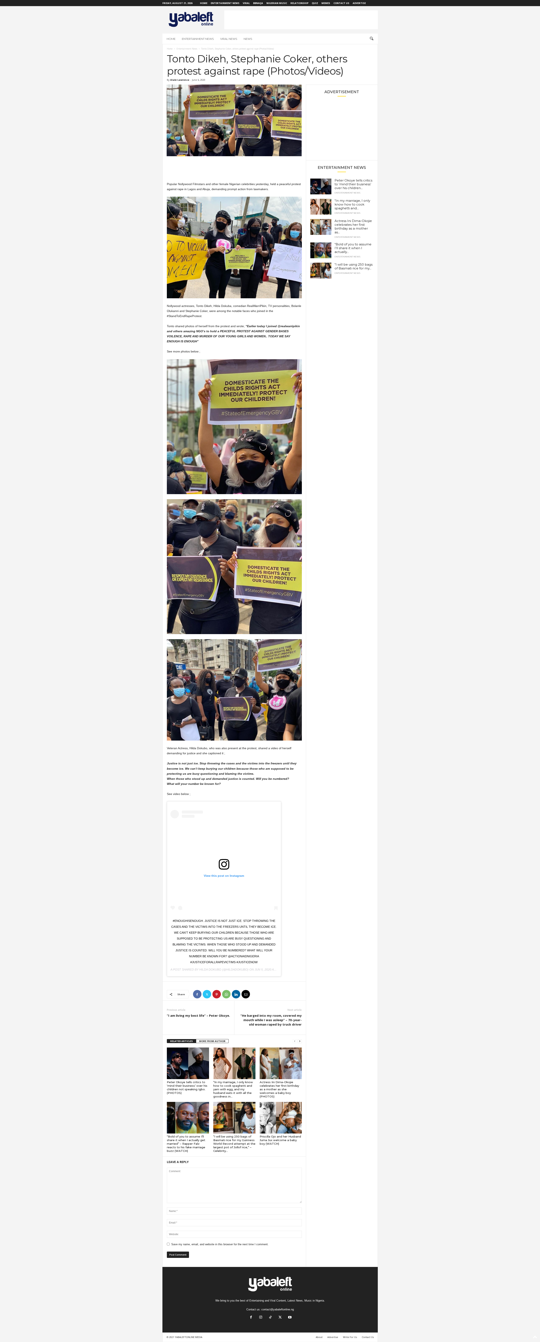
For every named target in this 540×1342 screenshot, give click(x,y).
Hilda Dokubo (210, 969)
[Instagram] (261, 1317)
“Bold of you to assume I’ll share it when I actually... (353, 248)
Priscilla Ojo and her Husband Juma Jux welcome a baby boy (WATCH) (280, 1140)
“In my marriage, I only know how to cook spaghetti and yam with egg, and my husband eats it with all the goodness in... (233, 1089)
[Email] (246, 994)
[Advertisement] (301, 19)
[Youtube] (289, 1317)
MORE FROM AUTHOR (212, 1041)
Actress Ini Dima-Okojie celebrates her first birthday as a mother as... (353, 226)
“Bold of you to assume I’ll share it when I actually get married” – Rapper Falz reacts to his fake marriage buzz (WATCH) (186, 1143)
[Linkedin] (236, 994)
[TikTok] (270, 1317)
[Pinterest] (216, 994)
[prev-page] (295, 1041)
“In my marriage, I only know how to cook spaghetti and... (352, 204)
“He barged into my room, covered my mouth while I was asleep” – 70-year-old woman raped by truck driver (271, 1019)
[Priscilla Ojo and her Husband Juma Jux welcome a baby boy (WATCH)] (281, 1118)
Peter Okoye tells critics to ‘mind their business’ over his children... (353, 184)
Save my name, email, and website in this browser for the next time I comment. (220, 1244)
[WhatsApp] (226, 994)
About (319, 1337)
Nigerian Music (276, 3)
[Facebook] (197, 994)
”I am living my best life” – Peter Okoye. (198, 1015)
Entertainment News (225, 3)
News (248, 38)
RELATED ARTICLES (181, 1041)
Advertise (359, 3)
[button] (371, 38)
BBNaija (258, 3)
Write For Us (350, 1337)
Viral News (228, 38)
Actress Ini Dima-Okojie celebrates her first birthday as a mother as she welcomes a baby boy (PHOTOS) (279, 1089)
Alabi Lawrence (179, 79)
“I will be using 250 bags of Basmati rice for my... (354, 266)
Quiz (315, 3)
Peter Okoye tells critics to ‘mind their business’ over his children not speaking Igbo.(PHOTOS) (187, 1087)
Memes (325, 3)
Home (203, 3)
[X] (207, 994)
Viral (246, 3)
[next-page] (300, 1041)
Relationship (299, 3)
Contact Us (341, 3)
